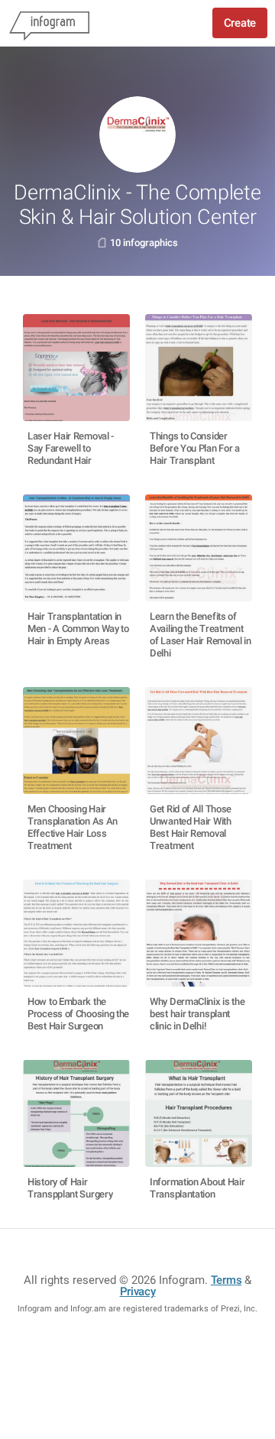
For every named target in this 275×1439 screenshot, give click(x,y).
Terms (226, 1280)
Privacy (138, 1291)
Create (240, 23)
